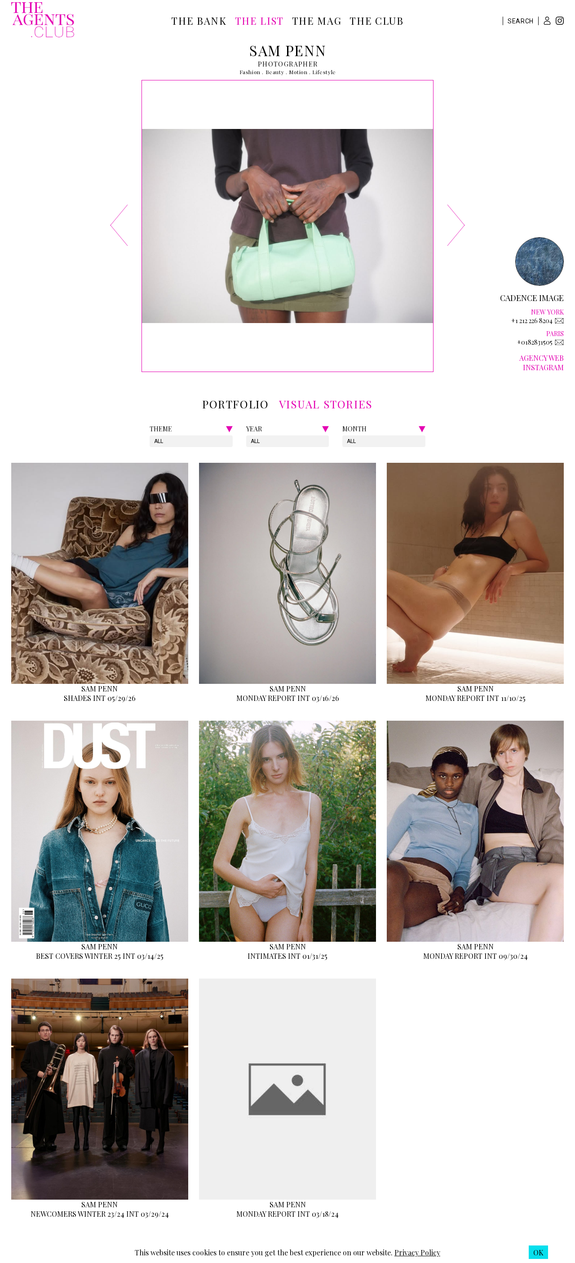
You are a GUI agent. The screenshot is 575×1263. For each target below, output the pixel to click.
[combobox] (154, 441)
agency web (541, 358)
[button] (547, 21)
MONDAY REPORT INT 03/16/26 (287, 698)
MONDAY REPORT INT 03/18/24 (287, 1214)
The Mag (317, 20)
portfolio (235, 404)
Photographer (288, 64)
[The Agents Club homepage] (42, 20)
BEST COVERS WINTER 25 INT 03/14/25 (100, 956)
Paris (555, 333)
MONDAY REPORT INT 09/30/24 (475, 956)
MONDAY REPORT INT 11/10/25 (475, 698)
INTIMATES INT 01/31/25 (287, 956)
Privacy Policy (417, 1252)
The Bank (198, 20)
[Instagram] (560, 22)
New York (547, 312)
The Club (376, 20)
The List (259, 20)
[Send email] (559, 321)
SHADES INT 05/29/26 (100, 698)
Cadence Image (532, 297)
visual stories (326, 404)
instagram (543, 367)
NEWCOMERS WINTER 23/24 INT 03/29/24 (100, 1214)
